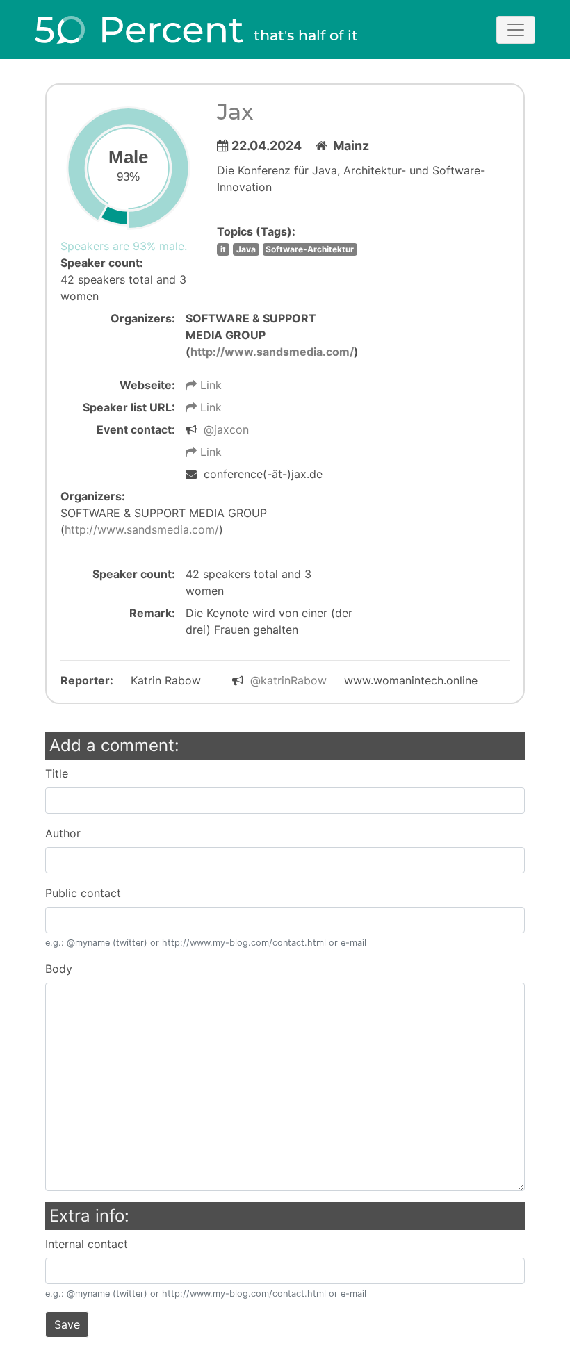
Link (209, 385)
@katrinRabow (288, 680)
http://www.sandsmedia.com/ (272, 352)
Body (58, 969)
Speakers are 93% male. (123, 246)
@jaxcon (226, 429)
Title (56, 773)
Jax (235, 111)
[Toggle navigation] (515, 30)
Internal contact (86, 1244)
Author (63, 833)
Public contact (83, 893)
